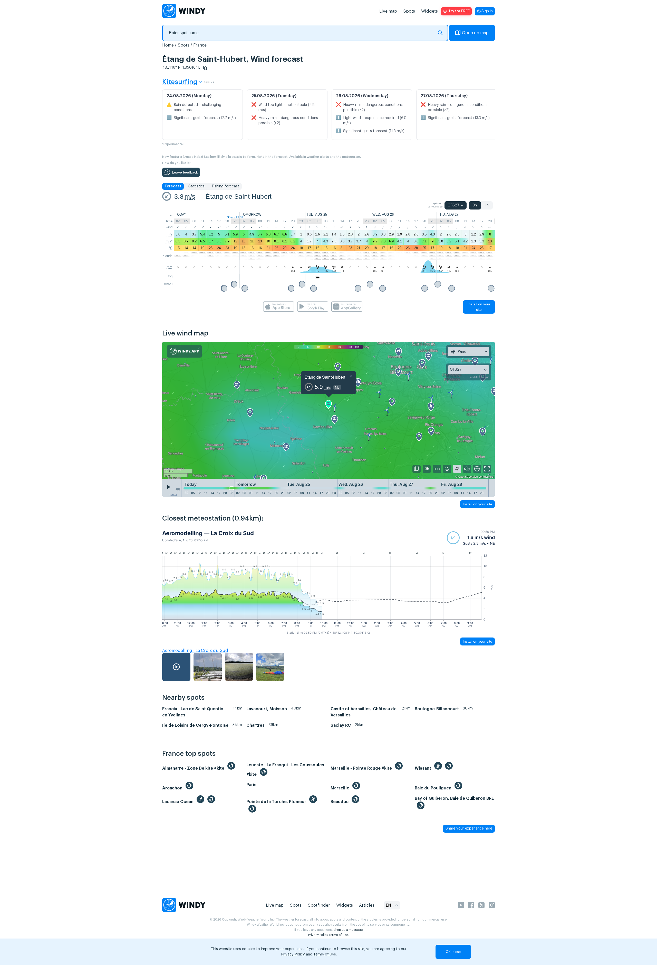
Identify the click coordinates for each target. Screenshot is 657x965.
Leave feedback (185, 172)
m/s (190, 196)
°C (170, 248)
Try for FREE (459, 11)
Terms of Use (324, 954)
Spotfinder (319, 905)
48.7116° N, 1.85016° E (181, 67)
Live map (388, 11)
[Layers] (416, 469)
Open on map (475, 33)
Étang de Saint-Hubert (239, 196)
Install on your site (479, 307)
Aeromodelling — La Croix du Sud (208, 533)
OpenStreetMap (468, 476)
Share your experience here (469, 828)
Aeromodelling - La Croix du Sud (195, 651)
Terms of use (338, 934)
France (200, 45)
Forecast (173, 186)
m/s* (169, 241)
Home (168, 45)
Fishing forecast (225, 186)
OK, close (453, 952)
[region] (328, 410)
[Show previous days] (177, 489)
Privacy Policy (318, 934)
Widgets (429, 11)
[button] (205, 67)
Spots (409, 11)
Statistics (196, 186)
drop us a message (348, 929)
